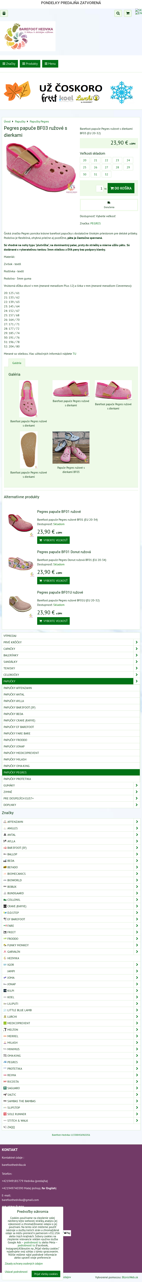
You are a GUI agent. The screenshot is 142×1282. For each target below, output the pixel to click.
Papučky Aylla (14, 701)
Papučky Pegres (15, 772)
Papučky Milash (15, 759)
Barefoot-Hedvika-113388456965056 (71, 1134)
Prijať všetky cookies (46, 1274)
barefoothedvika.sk (14, 1165)
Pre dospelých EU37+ (19, 798)
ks (106, 188)
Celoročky (11, 675)
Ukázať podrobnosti (16, 1271)
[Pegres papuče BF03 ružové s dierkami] (40, 168)
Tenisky (9, 668)
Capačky (9, 649)
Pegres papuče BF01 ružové (59, 511)
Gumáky (9, 785)
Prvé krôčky (13, 642)
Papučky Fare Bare (17, 733)
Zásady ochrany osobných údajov (24, 1263)
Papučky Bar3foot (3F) (19, 707)
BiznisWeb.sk (130, 1277)
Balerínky (11, 655)
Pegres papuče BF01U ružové (60, 592)
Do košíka (123, 188)
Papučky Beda (13, 714)
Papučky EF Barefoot (19, 727)
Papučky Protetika (17, 779)
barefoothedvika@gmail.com (20, 1200)
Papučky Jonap (14, 746)
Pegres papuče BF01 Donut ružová (64, 552)
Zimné (8, 792)
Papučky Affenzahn (18, 688)
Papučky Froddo (15, 740)
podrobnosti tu (32, 1242)
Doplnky (10, 805)
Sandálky (10, 662)
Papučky (9, 681)
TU (74, 353)
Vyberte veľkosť (55, 540)
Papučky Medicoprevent (21, 753)
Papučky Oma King (17, 766)
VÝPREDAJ (10, 636)
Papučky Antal (14, 694)
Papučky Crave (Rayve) (19, 720)
